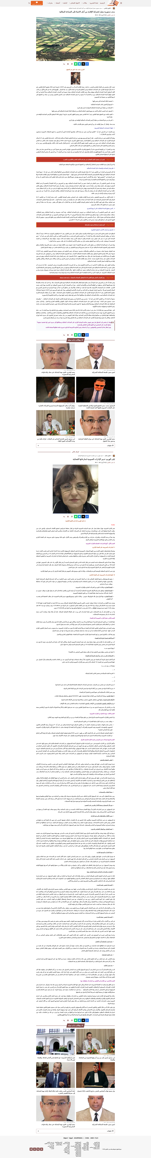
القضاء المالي (78, 1148)
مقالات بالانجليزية (85, 1148)
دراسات (68, 1146)
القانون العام (108, 455)
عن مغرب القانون (50, 1142)
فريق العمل (51, 1147)
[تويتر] (38, 1149)
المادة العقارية (78, 1154)
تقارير (68, 1144)
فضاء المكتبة (67, 1142)
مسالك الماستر (59, 1144)
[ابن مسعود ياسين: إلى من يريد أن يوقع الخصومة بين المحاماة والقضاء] (95, 1045)
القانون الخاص (107, 8)
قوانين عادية (97, 1146)
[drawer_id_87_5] (121, 3)
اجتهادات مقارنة (78, 1144)
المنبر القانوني (78, 1143)
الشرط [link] (56, 89)
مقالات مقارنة (86, 1146)
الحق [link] (96, 152)
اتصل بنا (52, 1148)
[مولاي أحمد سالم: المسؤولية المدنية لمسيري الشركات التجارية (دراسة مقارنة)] (55, 393)
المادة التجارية (78, 1152)
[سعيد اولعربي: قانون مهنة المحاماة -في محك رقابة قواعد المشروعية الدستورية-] (55, 359)
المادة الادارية (78, 1151)
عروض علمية (67, 1151)
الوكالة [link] (94, 608)
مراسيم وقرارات (96, 1148)
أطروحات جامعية (66, 1143)
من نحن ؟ (52, 1144)
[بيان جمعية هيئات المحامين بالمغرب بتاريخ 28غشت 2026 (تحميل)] (95, 1078)
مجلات (68, 1153)
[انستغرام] (31, 1149)
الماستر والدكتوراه (58, 1142)
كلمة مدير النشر (51, 1146)
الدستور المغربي (96, 1143)
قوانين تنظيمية (97, 1144)
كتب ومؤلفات (67, 1152)
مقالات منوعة (86, 1149)
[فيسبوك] (41, 1149)
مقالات (87, 1142)
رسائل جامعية (67, 1148)
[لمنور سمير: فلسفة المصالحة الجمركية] (95, 359)
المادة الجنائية (78, 1153)
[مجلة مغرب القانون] (112, 3)
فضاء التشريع (97, 1142)
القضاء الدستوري (77, 1147)
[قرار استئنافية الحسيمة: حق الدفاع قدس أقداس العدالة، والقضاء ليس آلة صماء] (55, 1045)
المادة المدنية (78, 1156)
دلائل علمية (67, 1147)
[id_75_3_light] (29, 3)
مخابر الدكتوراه (59, 1143)
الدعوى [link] (68, 596)
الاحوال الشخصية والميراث (76, 1146)
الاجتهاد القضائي (78, 1142)
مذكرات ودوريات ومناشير (95, 1147)
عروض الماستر (67, 1149)
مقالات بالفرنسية (85, 1147)
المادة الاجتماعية (78, 1149)
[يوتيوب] (34, 1149)
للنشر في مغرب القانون (49, 1143)
